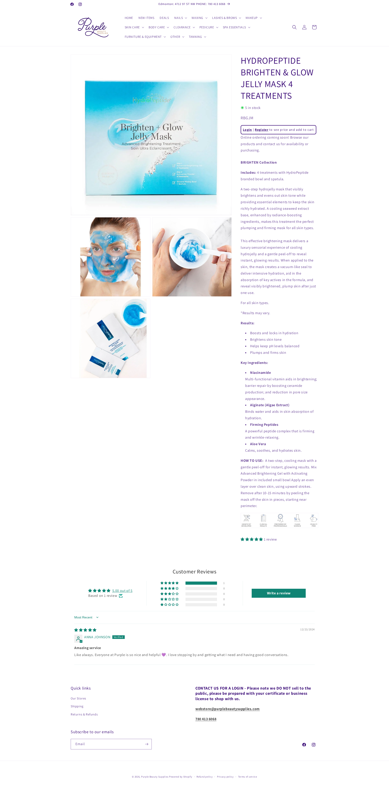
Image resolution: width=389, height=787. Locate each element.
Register (261, 130)
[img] (85, 630)
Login (247, 130)
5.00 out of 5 (122, 590)
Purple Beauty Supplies (155, 776)
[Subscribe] (147, 744)
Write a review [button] (279, 593)
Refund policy (205, 776)
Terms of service (247, 776)
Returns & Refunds (84, 714)
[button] (180, 18)
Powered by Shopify (180, 776)
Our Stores (78, 698)
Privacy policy (225, 776)
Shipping (77, 706)
